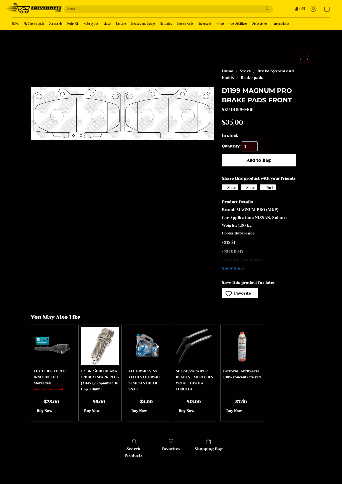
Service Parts (185, 24)
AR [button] (303, 9)
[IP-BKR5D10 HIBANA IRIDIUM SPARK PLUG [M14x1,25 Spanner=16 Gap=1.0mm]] (100, 346)
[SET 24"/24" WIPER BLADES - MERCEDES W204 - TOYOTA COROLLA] (195, 346)
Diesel (107, 24)
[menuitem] (300, 59)
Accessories (259, 24)
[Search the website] (267, 8)
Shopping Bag (209, 448)
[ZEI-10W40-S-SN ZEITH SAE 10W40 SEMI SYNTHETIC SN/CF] (147, 346)
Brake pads (252, 77)
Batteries (166, 24)
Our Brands (55, 24)
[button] (33, 9)
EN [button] (296, 9)
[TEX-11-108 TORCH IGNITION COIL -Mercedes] (52, 346)
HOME (15, 24)
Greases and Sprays (143, 24)
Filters (221, 24)
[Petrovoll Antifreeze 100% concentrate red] (242, 346)
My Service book (34, 24)
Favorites (171, 448)
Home (227, 71)
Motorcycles (91, 24)
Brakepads (205, 24)
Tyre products (280, 24)
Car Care (121, 24)
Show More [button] (233, 268)
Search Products (133, 452)
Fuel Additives (238, 24)
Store (245, 71)
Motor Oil (73, 24)
